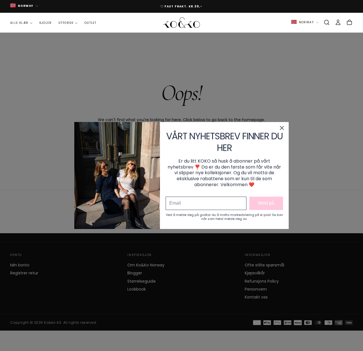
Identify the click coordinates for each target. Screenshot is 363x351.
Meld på (266, 203)
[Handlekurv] (349, 22)
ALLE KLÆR (19, 23)
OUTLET (90, 23)
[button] (326, 22)
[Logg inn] (338, 22)
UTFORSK (66, 23)
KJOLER (45, 23)
